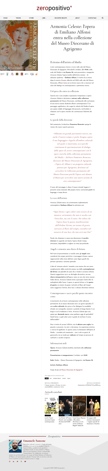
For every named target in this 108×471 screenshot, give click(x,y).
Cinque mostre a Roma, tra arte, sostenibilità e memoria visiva (55, 386)
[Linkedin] (13, 461)
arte (51, 378)
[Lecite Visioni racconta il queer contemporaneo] (51, 406)
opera (68, 378)
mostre (64, 378)
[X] (21, 461)
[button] (102, 18)
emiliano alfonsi (57, 378)
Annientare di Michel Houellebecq (89, 385)
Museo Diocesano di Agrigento (72, 370)
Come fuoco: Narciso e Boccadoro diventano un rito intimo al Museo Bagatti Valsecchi (79, 421)
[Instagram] (9, 461)
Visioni (48, 415)
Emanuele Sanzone (34, 441)
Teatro (62, 415)
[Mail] (17, 461)
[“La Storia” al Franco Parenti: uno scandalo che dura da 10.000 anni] (65, 406)
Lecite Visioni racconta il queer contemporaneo (50, 420)
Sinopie (63, 80)
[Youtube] (25, 461)
